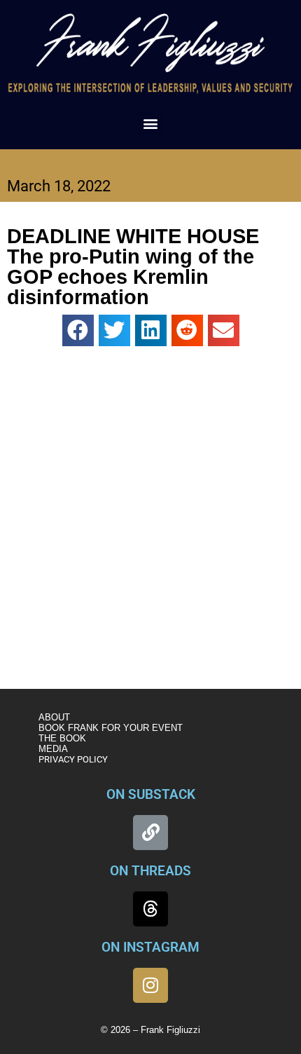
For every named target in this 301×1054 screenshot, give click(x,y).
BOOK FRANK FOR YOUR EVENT (110, 728)
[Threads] (150, 908)
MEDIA (53, 749)
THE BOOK (62, 738)
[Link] (150, 832)
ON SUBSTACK (150, 794)
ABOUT (54, 717)
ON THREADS (150, 871)
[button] (150, 123)
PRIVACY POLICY (73, 759)
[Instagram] (150, 985)
